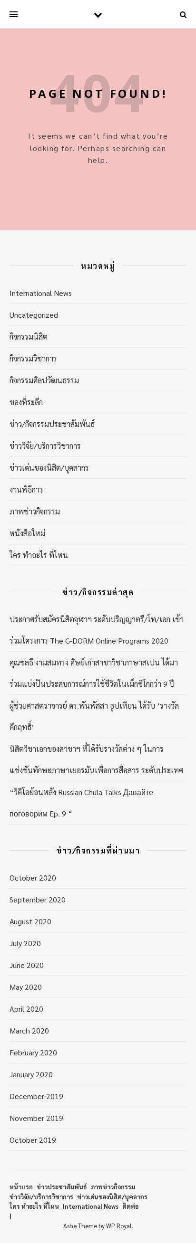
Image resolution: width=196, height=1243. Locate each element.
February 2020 (33, 1052)
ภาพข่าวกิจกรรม (35, 511)
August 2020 (30, 921)
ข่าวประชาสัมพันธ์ (62, 1187)
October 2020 (33, 877)
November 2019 (36, 1118)
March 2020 (29, 1030)
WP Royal (119, 1226)
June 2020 (27, 965)
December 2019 (36, 1096)
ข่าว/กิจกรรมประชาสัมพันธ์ (52, 424)
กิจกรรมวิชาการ (33, 358)
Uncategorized (34, 315)
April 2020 (26, 1009)
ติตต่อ (130, 1206)
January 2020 (31, 1074)
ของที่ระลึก (26, 402)
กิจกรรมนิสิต (29, 337)
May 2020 (26, 987)
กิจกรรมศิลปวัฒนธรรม (44, 380)
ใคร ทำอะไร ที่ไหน (39, 555)
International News (41, 293)
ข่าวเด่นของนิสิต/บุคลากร (49, 468)
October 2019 (33, 1140)
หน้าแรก (21, 1187)
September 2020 (38, 899)
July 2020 (25, 943)
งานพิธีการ (26, 489)
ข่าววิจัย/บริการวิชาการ (45, 446)
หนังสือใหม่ (27, 533)
